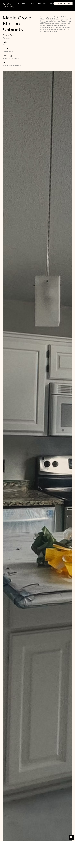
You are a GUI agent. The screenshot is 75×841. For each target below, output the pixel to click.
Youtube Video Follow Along (12, 65)
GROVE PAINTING (8, 5)
